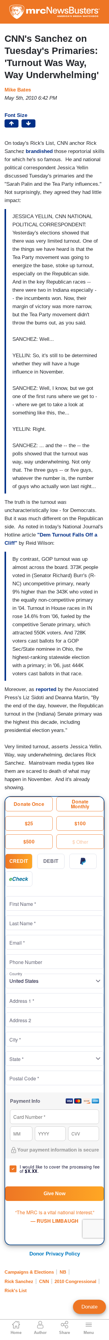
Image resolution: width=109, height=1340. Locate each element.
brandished (40, 151)
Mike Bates (18, 90)
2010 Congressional (75, 1281)
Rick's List (16, 1290)
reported (47, 689)
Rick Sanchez (19, 1281)
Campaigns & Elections (29, 1272)
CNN (44, 1281)
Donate (89, 1307)
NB (63, 1272)
